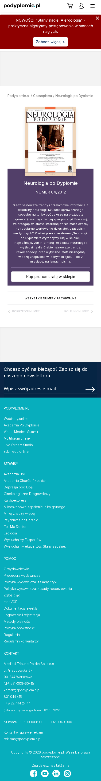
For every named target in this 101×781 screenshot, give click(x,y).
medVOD (11, 602)
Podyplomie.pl (19, 96)
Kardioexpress (15, 500)
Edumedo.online (16, 451)
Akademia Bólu (15, 474)
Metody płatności (17, 621)
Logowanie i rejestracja (22, 615)
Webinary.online (16, 419)
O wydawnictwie (16, 569)
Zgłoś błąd (12, 595)
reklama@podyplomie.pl (22, 739)
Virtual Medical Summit (21, 432)
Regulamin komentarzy (21, 641)
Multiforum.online (17, 438)
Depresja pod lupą (18, 487)
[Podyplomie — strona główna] (22, 6)
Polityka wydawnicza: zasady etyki (30, 582)
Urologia (10, 533)
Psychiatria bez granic (21, 520)
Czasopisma (42, 96)
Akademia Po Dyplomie (21, 425)
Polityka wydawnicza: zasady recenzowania (38, 589)
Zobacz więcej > (50, 41)
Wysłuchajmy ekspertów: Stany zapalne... (35, 546)
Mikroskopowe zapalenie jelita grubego (34, 507)
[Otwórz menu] (92, 6)
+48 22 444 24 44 (17, 703)
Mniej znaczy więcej (19, 513)
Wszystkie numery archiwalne (50, 298)
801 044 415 (13, 697)
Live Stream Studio (18, 445)
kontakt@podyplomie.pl (22, 690)
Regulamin (12, 635)
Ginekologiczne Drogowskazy (27, 494)
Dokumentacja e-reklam (22, 608)
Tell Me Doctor (15, 527)
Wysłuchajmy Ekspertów (22, 540)
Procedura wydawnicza (22, 575)
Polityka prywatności (19, 628)
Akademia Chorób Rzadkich (25, 481)
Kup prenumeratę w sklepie (50, 276)
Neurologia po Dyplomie (74, 96)
